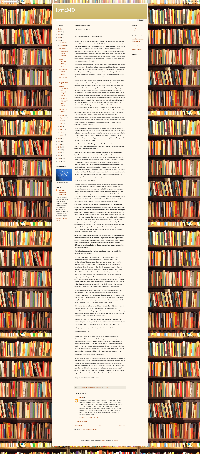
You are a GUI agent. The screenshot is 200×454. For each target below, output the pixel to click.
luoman (103, 441)
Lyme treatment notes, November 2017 (63, 63)
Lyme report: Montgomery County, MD (62, 192)
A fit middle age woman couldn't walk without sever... (63, 102)
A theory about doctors (63, 83)
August (62, 121)
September (63, 118)
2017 (59, 40)
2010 (59, 155)
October (62, 115)
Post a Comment (82, 421)
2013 (59, 147)
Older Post (122, 426)
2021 (59, 29)
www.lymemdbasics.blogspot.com (138, 40)
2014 (59, 144)
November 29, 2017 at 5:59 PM (88, 417)
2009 (59, 158)
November (63, 46)
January (62, 135)
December (63, 43)
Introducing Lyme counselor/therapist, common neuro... (63, 52)
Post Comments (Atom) (90, 429)
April (61, 126)
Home (100, 426)
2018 (59, 37)
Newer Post (78, 426)
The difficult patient (63, 111)
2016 (59, 138)
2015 (59, 141)
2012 (59, 150)
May (61, 124)
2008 (59, 161)
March (62, 129)
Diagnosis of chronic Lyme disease (63, 72)
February (63, 132)
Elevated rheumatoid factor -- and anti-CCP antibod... (63, 91)
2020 (59, 32)
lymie (81, 397)
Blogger (116, 441)
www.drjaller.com (137, 49)
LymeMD (65, 9)
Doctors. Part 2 (63, 78)
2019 (59, 35)
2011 (59, 153)
